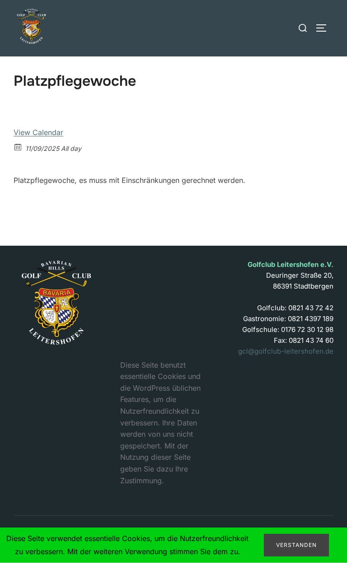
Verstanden (296, 545)
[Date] (18, 146)
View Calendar (38, 132)
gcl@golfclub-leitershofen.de (285, 351)
